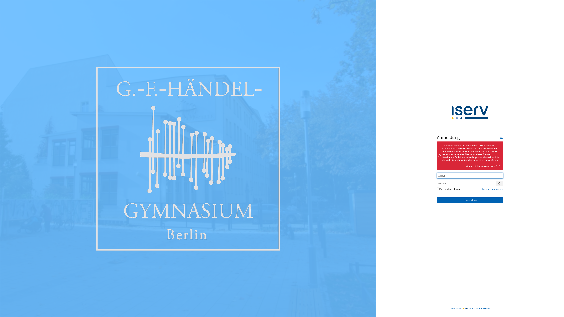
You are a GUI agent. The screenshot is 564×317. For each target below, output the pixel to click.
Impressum (455, 308)
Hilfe (501, 138)
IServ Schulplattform (479, 308)
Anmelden (471, 200)
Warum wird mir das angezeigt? (481, 166)
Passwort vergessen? (492, 188)
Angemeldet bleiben (450, 188)
